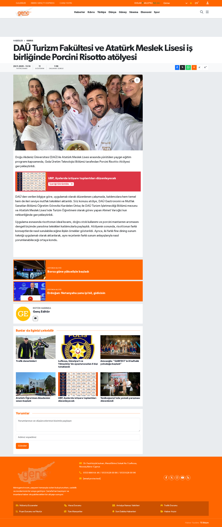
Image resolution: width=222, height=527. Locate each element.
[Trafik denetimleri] (36, 347)
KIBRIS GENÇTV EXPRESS (43, 3)
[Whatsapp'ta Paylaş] (188, 67)
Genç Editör (41, 311)
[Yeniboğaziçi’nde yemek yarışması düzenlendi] (120, 384)
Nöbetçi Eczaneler (29, 505)
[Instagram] (177, 477)
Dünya (112, 12)
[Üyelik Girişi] (206, 3)
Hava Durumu (74, 505)
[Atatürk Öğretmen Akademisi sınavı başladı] (36, 384)
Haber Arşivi (170, 511)
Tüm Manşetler (75, 511)
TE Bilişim (204, 523)
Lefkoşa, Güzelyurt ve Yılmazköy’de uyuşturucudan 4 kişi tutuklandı (78, 364)
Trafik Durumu (170, 505)
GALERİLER (21, 3)
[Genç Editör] (23, 313)
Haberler (79, 12)
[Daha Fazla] (194, 67)
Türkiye (101, 12)
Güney (123, 12)
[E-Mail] (35, 318)
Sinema (133, 12)
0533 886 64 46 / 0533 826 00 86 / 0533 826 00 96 (109, 473)
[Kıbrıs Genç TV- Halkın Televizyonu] (24, 12)
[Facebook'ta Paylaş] (177, 67)
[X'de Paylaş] (182, 67)
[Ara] (202, 12)
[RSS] (187, 477)
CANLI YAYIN (66, 3)
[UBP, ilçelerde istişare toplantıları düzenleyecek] (78, 384)
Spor (157, 12)
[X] (171, 477)
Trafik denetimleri (26, 361)
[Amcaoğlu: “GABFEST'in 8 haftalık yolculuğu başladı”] (120, 347)
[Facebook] (166, 477)
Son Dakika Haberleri (126, 511)
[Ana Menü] (207, 12)
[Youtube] (182, 477)
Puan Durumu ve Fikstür (30, 511)
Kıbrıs (91, 12)
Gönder (22, 446)
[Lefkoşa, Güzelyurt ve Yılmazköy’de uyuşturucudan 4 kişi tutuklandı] (78, 347)
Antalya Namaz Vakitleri (128, 505)
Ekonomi (146, 12)
